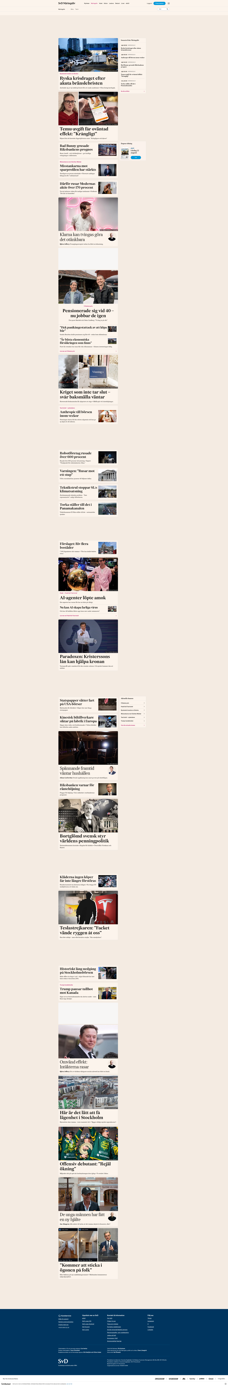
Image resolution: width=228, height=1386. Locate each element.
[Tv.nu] (192, 1379)
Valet (100, 3)
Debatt (117, 3)
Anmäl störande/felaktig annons (117, 1329)
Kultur (106, 3)
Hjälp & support (63, 1319)
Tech (76, 9)
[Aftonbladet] (159, 1379)
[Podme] (201, 1379)
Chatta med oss (63, 1324)
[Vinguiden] (221, 1379)
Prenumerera (160, 3)
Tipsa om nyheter (112, 1324)
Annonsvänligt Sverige (114, 1341)
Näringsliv (94, 3)
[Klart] (183, 1379)
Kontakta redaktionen (114, 1327)
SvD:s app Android (88, 1324)
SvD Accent (86, 1327)
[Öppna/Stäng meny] (169, 3)
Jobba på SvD (111, 1335)
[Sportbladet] (173, 1379)
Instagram (151, 1321)
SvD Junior (85, 1329)
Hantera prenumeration (65, 1322)
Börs (72, 9)
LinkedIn (150, 1329)
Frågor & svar (111, 1321)
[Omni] (211, 1379)
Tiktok (149, 1318)
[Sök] (167, 9)
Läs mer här (69, 1384)
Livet (122, 3)
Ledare (111, 3)
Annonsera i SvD (112, 1338)
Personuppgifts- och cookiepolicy (118, 1332)
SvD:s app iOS (86, 1321)
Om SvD (109, 1318)
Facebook (151, 1327)
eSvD (127, 3)
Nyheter (87, 3)
